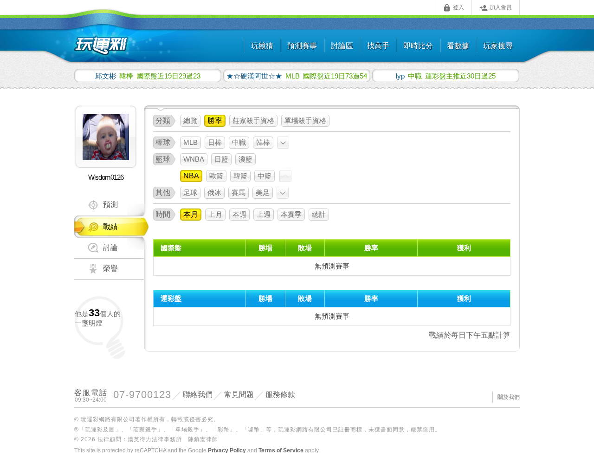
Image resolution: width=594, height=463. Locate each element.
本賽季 (291, 214)
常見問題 (239, 394)
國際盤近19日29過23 (147, 75)
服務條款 (280, 394)
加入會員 (495, 8)
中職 (239, 142)
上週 (264, 214)
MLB (190, 142)
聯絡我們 (198, 394)
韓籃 (240, 176)
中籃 (264, 176)
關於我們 (508, 397)
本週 (239, 214)
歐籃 (216, 176)
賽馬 (238, 192)
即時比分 (418, 46)
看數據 (458, 46)
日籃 (221, 159)
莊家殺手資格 (253, 120)
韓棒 (263, 142)
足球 (190, 192)
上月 (215, 214)
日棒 (215, 142)
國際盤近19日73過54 (296, 75)
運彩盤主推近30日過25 (446, 75)
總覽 (190, 120)
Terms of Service (280, 450)
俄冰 (214, 192)
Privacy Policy (227, 450)
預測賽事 (302, 46)
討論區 (342, 46)
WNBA (193, 159)
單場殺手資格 (305, 120)
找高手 (378, 46)
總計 (319, 214)
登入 (453, 8)
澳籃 (245, 159)
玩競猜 (262, 46)
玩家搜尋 (498, 46)
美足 (263, 192)
